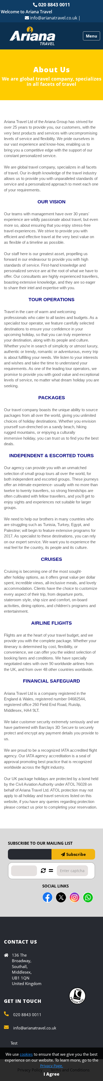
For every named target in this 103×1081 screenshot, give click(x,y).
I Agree (51, 1074)
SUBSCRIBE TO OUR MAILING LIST (40, 843)
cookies (26, 1054)
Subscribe (76, 854)
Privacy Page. (51, 1065)
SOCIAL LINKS (55, 886)
